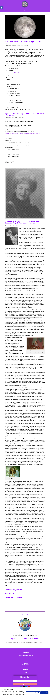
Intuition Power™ (25, 654)
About (26, 672)
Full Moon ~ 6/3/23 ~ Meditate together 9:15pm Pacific (24, 42)
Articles (18, 45)
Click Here (26, 635)
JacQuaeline (8, 45)
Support (25, 671)
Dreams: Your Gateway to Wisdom (26, 655)
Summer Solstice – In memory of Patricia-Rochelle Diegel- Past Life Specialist (22, 222)
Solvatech (8, 225)
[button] (1, 7)
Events (22, 45)
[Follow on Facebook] (21, 687)
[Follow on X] (24, 687)
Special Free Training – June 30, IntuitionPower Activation (25, 114)
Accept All (45, 692)
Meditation (26, 45)
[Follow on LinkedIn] (26, 687)
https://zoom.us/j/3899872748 (12, 72)
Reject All (37, 692)
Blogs (26, 674)
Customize (29, 692)
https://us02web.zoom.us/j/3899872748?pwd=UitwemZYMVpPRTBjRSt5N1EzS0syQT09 (22, 133)
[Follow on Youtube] (29, 687)
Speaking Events (25, 664)
